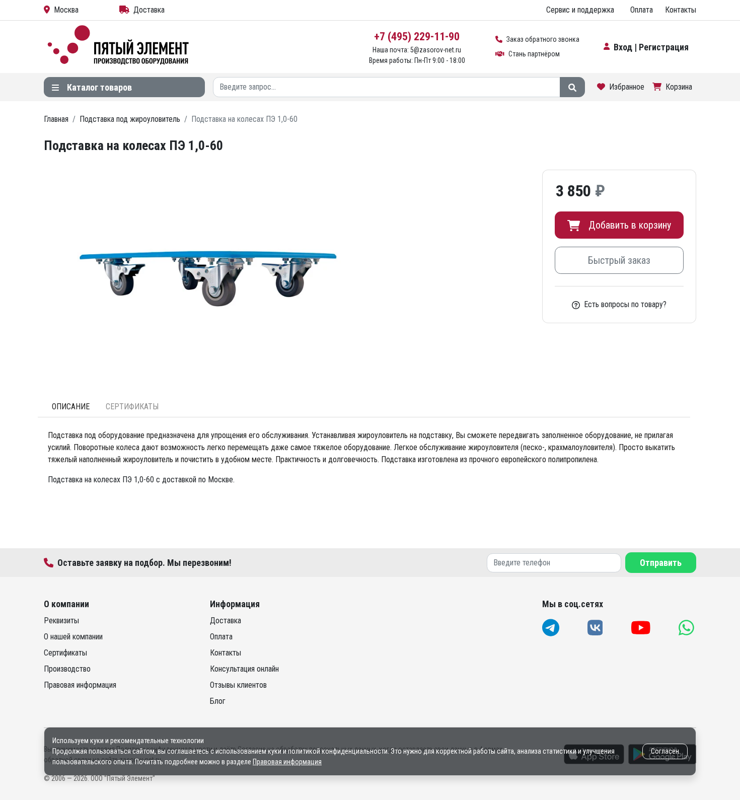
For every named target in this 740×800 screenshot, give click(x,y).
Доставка (149, 10)
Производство (67, 669)
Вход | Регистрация (651, 47)
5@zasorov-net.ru (435, 50)
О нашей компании (73, 636)
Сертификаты (65, 653)
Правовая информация (80, 685)
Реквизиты (61, 620)
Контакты (680, 10)
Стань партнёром (534, 54)
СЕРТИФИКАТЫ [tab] (132, 406)
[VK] (596, 627)
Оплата (641, 10)
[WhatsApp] (687, 627)
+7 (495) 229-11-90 (417, 36)
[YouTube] (642, 627)
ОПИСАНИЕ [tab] (71, 406)
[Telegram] (551, 627)
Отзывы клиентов (238, 685)
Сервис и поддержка (580, 10)
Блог (218, 701)
